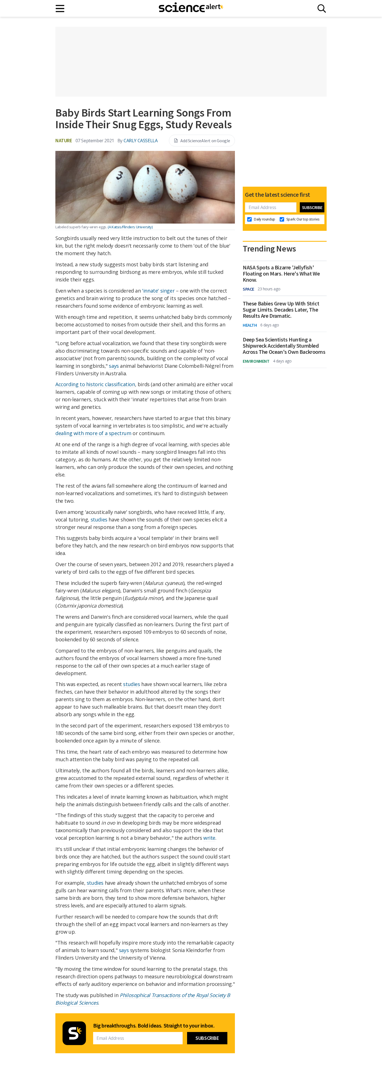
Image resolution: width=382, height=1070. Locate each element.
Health (250, 325)
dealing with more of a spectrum (93, 433)
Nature (63, 140)
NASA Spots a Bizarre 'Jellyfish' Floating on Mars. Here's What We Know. (281, 273)
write (209, 837)
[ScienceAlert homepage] (191, 8)
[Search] (322, 8)
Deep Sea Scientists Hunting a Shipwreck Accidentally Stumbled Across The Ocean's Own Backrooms (284, 345)
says (114, 365)
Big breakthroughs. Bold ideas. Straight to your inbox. (153, 1025)
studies (99, 519)
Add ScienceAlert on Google (205, 140)
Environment (256, 361)
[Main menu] (60, 8)
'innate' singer (158, 290)
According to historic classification (95, 384)
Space (248, 289)
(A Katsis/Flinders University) (130, 226)
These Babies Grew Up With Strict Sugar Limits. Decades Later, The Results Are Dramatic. (281, 309)
